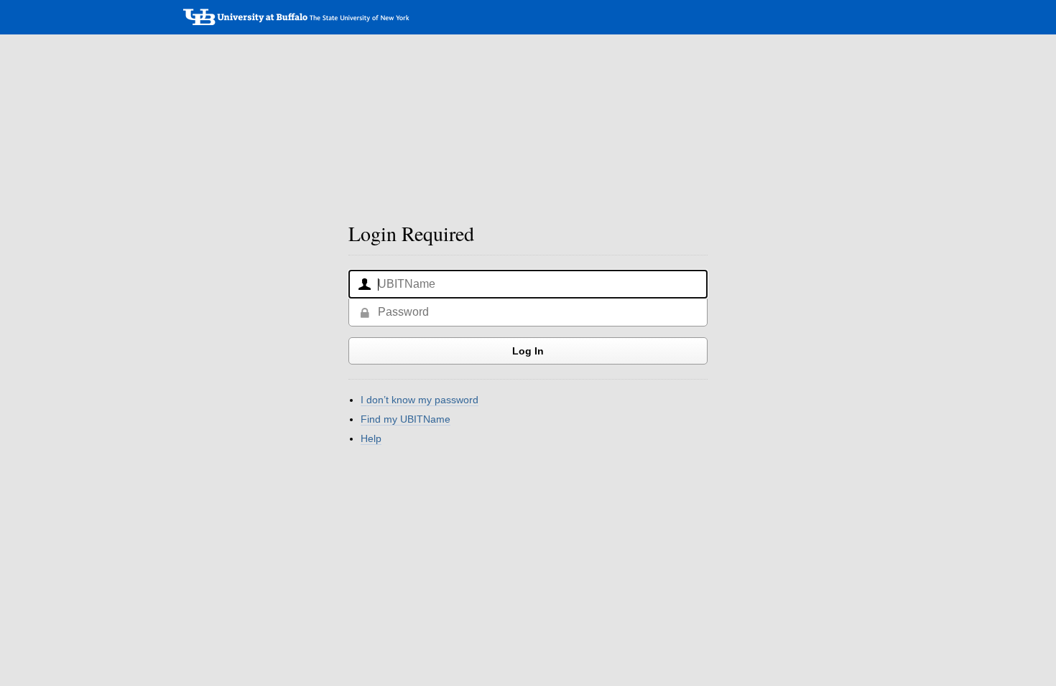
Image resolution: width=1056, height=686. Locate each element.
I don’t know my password (419, 399)
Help (371, 438)
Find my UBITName (405, 419)
